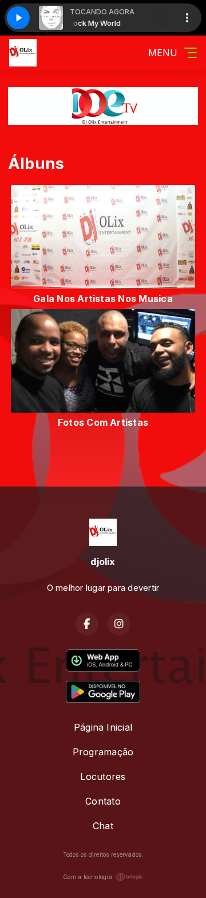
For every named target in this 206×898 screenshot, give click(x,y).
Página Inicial (103, 727)
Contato (103, 801)
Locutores (102, 776)
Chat (103, 826)
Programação (103, 752)
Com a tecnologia (87, 876)
